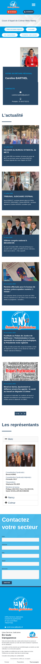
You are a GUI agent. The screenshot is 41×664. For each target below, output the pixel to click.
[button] (33, 4)
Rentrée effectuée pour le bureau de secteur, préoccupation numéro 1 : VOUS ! (19, 289)
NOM (3, 536)
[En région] (8, 12)
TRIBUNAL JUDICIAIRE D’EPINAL (18, 196)
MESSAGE (5, 569)
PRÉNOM (4, 544)
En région (13, 12)
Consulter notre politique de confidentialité (13, 656)
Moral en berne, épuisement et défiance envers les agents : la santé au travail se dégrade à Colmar (20, 389)
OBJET (4, 561)
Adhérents (29, 12)
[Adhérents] (24, 12)
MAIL (3, 552)
